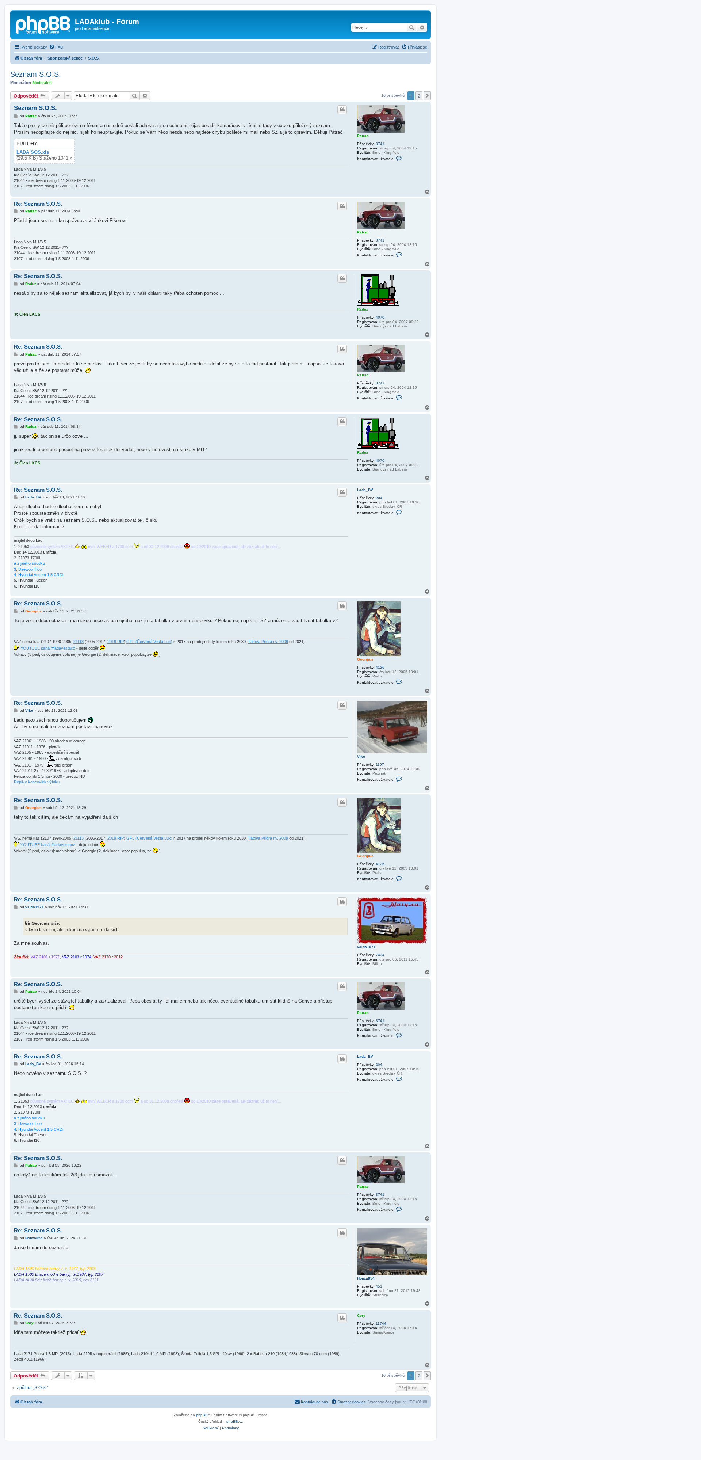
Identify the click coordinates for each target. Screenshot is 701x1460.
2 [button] (419, 95)
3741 (380, 144)
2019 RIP (115, 641)
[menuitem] (56, 47)
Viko (361, 756)
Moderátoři (41, 82)
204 (379, 498)
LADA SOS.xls (32, 152)
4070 (380, 317)
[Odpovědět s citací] (342, 109)
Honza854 (366, 1278)
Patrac (363, 136)
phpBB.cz (234, 1421)
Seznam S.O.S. (35, 74)
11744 (381, 1324)
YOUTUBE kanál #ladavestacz (47, 648)
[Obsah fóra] (43, 23)
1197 (380, 765)
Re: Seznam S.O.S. (38, 204)
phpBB (202, 1415)
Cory (361, 1315)
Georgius (365, 659)
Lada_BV (365, 490)
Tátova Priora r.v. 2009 (268, 641)
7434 (380, 955)
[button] (427, 95)
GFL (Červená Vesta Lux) (149, 641)
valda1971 (366, 947)
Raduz (362, 309)
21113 (78, 641)
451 (379, 1286)
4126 (380, 667)
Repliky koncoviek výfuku (37, 782)
